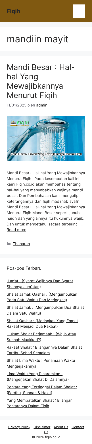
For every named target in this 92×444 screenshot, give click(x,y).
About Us (61, 427)
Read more (16, 229)
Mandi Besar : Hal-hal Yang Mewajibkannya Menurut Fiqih (41, 81)
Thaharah (21, 243)
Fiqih (13, 11)
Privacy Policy (19, 427)
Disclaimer (42, 427)
